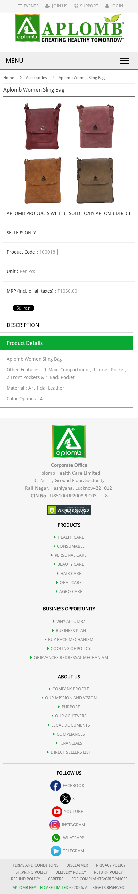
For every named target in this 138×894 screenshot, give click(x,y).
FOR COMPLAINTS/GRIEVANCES (99, 879)
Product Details (25, 343)
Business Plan (71, 630)
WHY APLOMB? (70, 621)
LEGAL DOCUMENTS (70, 725)
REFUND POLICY (25, 879)
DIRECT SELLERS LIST (71, 752)
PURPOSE (71, 706)
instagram (73, 824)
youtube (73, 811)
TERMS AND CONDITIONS (35, 865)
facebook (73, 785)
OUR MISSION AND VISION (71, 697)
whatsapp (73, 837)
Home (8, 77)
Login (116, 5)
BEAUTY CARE (70, 564)
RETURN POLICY (108, 872)
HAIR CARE (70, 573)
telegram (73, 850)
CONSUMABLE (71, 546)
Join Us (59, 5)
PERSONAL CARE (71, 555)
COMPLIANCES (71, 734)
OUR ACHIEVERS (71, 715)
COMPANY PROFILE (70, 688)
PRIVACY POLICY (110, 865)
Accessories (36, 77)
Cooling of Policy (71, 648)
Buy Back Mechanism (70, 639)
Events (31, 5)
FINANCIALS (70, 743)
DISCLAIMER (77, 865)
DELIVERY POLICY (70, 872)
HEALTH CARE (71, 537)
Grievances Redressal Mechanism (71, 657)
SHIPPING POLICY (32, 872)
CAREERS (55, 879)
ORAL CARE (71, 582)
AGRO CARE (70, 591)
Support (89, 5)
